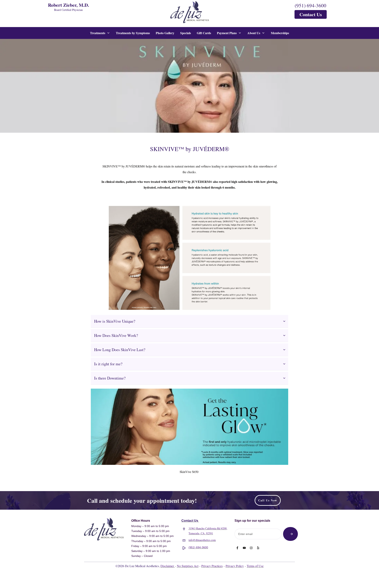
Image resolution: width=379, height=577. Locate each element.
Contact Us (190, 520)
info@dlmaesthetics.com (202, 540)
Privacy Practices (212, 566)
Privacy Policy (235, 566)
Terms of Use (255, 566)
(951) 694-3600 (310, 5)
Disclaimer (167, 566)
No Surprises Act (187, 566)
